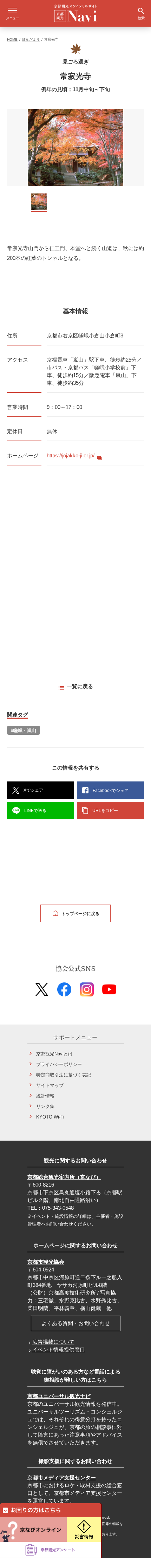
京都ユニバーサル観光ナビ (59, 1396)
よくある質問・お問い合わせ (75, 1323)
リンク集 (45, 1106)
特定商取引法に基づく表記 (63, 1074)
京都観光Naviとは (54, 1053)
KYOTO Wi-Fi (50, 1117)
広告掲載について (53, 1342)
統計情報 (45, 1096)
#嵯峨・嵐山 (23, 730)
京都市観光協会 (45, 1262)
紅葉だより (31, 39)
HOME (12, 39)
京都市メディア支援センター (61, 1477)
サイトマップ (50, 1085)
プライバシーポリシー (59, 1064)
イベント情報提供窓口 (58, 1349)
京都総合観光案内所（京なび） (64, 1177)
